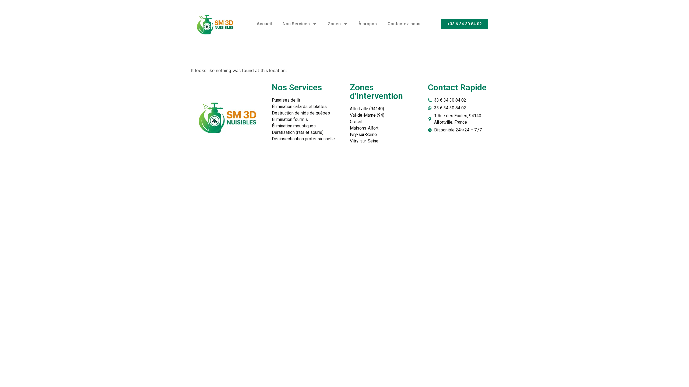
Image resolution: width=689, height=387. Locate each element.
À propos (367, 23)
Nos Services (296, 23)
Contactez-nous (404, 23)
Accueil (264, 23)
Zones (334, 23)
